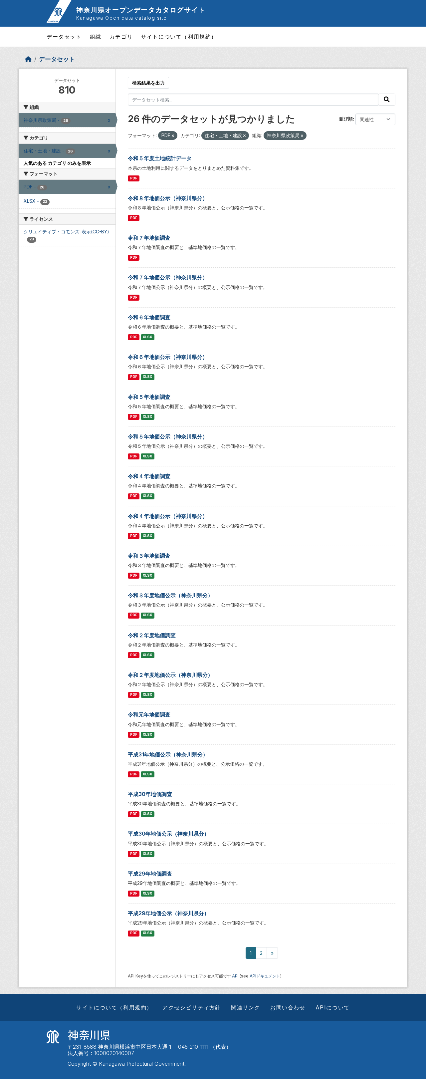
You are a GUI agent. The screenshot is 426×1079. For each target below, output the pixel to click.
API (235, 975)
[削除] (173, 136)
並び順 (346, 119)
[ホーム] (28, 59)
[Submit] (386, 100)
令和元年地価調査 (149, 714)
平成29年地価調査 (150, 873)
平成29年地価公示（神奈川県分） (168, 913)
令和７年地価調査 (149, 237)
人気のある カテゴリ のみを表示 (57, 163)
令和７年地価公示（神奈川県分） (168, 277)
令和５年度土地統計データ (160, 158)
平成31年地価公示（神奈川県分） (168, 754)
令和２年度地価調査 (152, 635)
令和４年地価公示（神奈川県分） (168, 516)
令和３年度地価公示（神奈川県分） (170, 595)
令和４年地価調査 (149, 476)
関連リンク (245, 1007)
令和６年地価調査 (149, 317)
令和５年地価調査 (149, 397)
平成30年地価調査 (150, 794)
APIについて (333, 1007)
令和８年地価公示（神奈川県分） (168, 198)
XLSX (147, 337)
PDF (133, 178)
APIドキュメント (265, 975)
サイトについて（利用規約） (179, 36)
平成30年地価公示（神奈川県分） (168, 833)
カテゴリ (121, 36)
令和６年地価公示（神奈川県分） (168, 357)
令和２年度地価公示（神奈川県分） (170, 675)
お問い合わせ (288, 1007)
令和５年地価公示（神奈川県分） (168, 436)
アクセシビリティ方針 (191, 1007)
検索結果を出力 (148, 83)
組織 (96, 36)
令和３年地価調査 (149, 555)
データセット (64, 36)
